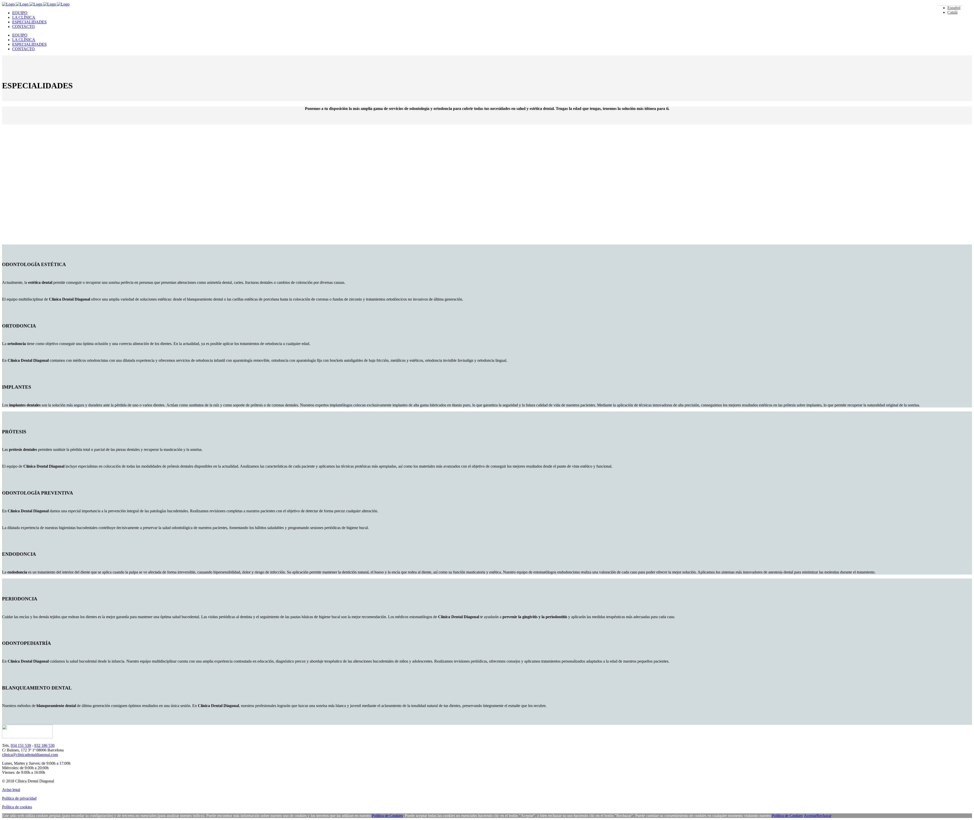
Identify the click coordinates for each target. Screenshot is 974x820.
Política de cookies (17, 807)
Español (953, 8)
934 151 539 (21, 745)
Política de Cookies (387, 815)
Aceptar (810, 815)
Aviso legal (11, 790)
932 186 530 (44, 745)
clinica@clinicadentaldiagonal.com (30, 754)
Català (952, 12)
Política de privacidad (19, 798)
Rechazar (823, 815)
